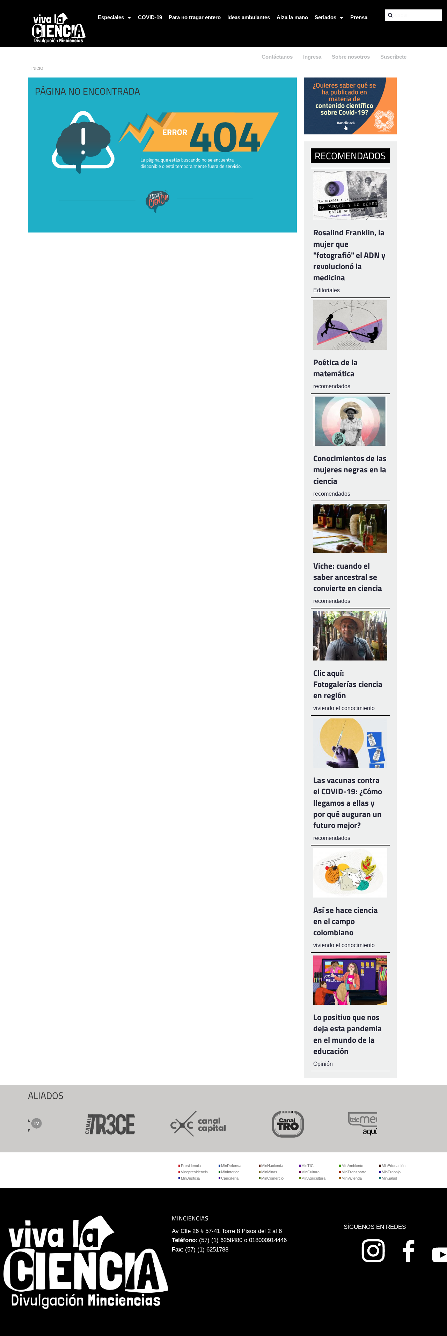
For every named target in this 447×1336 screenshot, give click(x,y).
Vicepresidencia (194, 1172)
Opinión (323, 1064)
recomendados (331, 386)
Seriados (325, 17)
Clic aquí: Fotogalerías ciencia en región (347, 684)
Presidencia (191, 1166)
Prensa (358, 17)
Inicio (37, 68)
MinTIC (307, 1166)
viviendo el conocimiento (344, 708)
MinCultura (310, 1172)
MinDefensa (231, 1166)
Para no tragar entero (195, 17)
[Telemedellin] (362, 1123)
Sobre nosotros (351, 56)
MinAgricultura (313, 1178)
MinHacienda (272, 1166)
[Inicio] (59, 27)
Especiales (111, 17)
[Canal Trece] (94, 1123)
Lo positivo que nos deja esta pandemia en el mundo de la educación (347, 1034)
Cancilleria (230, 1178)
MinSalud (389, 1178)
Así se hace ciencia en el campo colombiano (345, 921)
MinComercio (272, 1178)
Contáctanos (277, 56)
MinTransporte (354, 1172)
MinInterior (230, 1172)
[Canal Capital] (183, 1123)
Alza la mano (292, 17)
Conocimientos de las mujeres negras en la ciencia (350, 469)
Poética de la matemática (335, 367)
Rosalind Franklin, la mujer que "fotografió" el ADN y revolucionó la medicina (349, 254)
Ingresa (312, 56)
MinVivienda (352, 1178)
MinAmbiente (352, 1166)
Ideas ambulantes (248, 17)
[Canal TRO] (273, 1123)
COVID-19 (150, 17)
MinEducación (393, 1166)
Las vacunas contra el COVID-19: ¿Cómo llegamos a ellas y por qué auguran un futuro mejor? (347, 802)
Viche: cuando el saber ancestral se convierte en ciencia (347, 577)
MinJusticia (190, 1178)
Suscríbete (393, 56)
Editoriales (326, 290)
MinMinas (269, 1172)
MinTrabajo (391, 1172)
